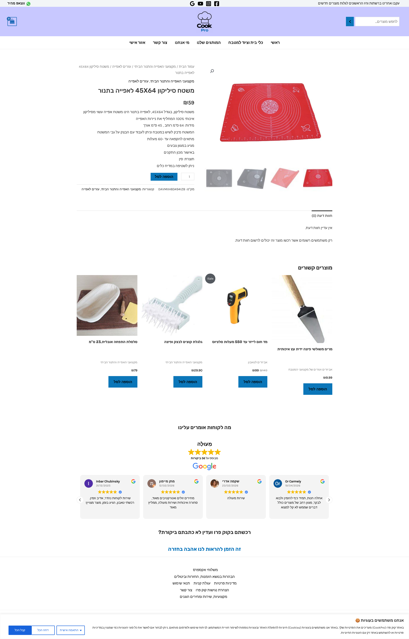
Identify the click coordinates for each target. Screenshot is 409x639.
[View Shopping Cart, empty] (12, 21)
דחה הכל (43, 630)
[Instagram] (208, 3)
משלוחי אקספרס (205, 570)
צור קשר (160, 42)
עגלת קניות (202, 583)
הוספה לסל (164, 177)
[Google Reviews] (192, 3)
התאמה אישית (69, 630)
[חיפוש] (350, 21)
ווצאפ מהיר (16, 3)
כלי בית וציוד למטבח (245, 42)
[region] (204, 626)
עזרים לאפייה (121, 67)
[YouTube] (200, 3)
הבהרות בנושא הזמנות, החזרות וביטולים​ (204, 576)
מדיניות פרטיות (225, 583)
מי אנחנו (182, 42)
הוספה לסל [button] (318, 389)
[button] (212, 71)
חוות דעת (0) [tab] (322, 215)
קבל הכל (20, 630)
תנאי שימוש (181, 583)
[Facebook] (216, 3)
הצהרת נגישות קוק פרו (212, 590)
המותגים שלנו (209, 42)
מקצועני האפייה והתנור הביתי (155, 67)
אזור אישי (137, 42)
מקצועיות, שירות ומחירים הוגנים (203, 596)
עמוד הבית (186, 67)
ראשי (275, 42)
